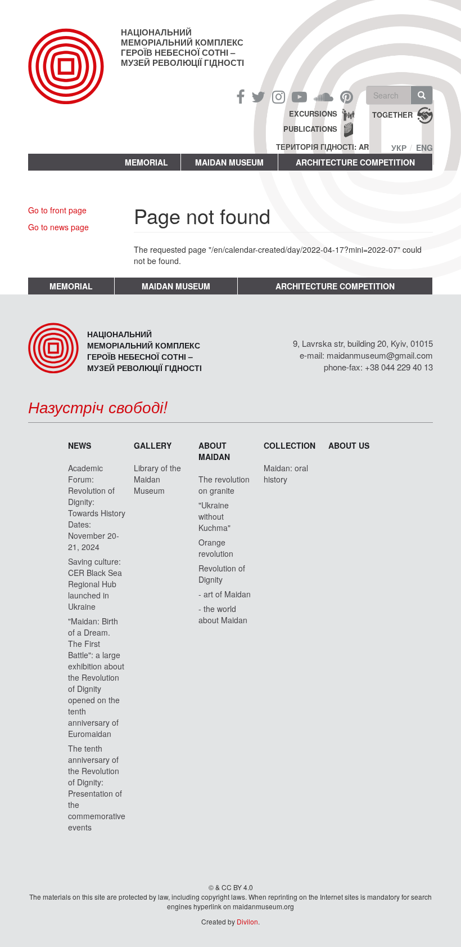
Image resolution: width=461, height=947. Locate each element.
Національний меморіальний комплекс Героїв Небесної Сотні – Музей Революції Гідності (182, 47)
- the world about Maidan (222, 614)
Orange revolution (215, 548)
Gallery (152, 445)
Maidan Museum (229, 162)
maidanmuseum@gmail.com (380, 355)
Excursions (313, 113)
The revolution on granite (224, 485)
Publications (310, 128)
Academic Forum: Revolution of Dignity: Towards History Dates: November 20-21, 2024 (96, 507)
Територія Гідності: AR (322, 147)
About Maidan (214, 451)
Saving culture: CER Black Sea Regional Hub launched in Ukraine (95, 584)
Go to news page (58, 227)
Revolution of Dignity (221, 573)
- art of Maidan (224, 594)
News (79, 445)
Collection (289, 445)
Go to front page (57, 210)
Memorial (146, 162)
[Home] (74, 75)
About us (348, 445)
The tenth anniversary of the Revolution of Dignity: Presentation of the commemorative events (96, 788)
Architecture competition (355, 162)
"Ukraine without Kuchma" (214, 516)
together (392, 114)
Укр (398, 147)
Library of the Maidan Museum (157, 479)
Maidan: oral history (286, 473)
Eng (424, 147)
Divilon (247, 921)
